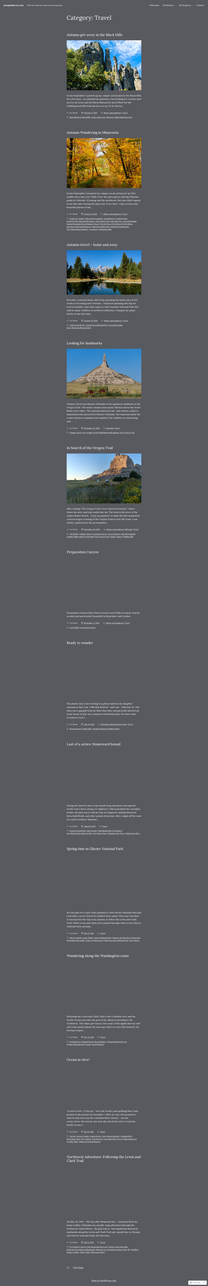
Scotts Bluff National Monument (106, 433)
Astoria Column (82, 1136)
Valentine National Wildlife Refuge (106, 729)
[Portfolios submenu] (174, 5)
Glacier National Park (102, 938)
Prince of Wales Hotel (94, 940)
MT (128, 1250)
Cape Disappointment (110, 1136)
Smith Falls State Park (123, 117)
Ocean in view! (78, 1060)
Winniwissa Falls (104, 229)
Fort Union (97, 833)
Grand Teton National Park (97, 325)
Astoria (72, 1136)
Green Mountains (115, 325)
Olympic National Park (76, 1044)
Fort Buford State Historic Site (79, 833)
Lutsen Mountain (129, 221)
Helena (111, 1247)
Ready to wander (80, 643)
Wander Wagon (116, 537)
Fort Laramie (87, 433)
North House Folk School (111, 224)
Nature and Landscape (112, 113)
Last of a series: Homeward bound (93, 744)
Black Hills (86, 117)
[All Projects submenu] (191, 5)
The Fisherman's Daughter (77, 229)
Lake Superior (116, 221)
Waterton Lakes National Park (116, 940)
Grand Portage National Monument (81, 221)
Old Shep (134, 1250)
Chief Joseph (91, 831)
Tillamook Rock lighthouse (90, 1142)
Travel (124, 113)
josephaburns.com (13, 5)
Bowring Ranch (76, 729)
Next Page (78, 1267)
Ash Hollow (74, 534)
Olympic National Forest (117, 1042)
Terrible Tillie (72, 1142)
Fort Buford (117, 831)
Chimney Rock (75, 433)
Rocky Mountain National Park (79, 328)
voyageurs (93, 229)
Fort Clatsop (86, 1139)
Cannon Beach (95, 1136)
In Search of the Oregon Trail (90, 448)
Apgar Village (87, 938)
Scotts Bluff (89, 537)
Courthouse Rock (99, 534)
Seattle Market (98, 1044)
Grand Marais (109, 219)
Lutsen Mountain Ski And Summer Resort (83, 224)
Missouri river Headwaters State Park (111, 1250)
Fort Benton (75, 1247)
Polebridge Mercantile (76, 940)
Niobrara (110, 117)
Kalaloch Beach (88, 1042)
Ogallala (70, 537)
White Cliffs (85, 1252)
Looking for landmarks (84, 343)
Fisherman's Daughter (94, 219)
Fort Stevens (97, 1139)
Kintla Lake (135, 938)
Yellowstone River (132, 833)
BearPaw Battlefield (77, 831)
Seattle (88, 1044)
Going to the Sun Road (121, 938)
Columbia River (126, 1136)
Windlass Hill (128, 537)
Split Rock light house (101, 227)
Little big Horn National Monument (81, 1250)
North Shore (127, 224)
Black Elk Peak (75, 117)
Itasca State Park (103, 221)
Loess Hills (74, 628)
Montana (111, 833)
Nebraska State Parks (118, 724)
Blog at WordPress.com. (104, 1280)
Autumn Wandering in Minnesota (93, 133)
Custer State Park (98, 117)
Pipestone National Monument (79, 227)
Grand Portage (121, 219)
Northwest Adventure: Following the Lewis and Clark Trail (104, 1159)
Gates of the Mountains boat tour (94, 1247)
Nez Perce (120, 833)
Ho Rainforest (75, 1042)
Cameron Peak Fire (77, 325)
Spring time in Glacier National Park (95, 849)
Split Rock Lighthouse (120, 227)
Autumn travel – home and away (92, 245)
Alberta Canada (76, 938)
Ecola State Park (73, 1139)
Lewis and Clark (109, 1139)
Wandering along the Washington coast (98, 956)
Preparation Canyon (83, 552)
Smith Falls (87, 729)
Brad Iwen (74, 219)
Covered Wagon (113, 534)
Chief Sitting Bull (104, 831)
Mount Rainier (100, 1042)
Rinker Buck (79, 537)
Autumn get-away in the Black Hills (94, 35)
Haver (105, 833)
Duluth (81, 219)
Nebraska (110, 428)
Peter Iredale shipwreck (127, 1139)
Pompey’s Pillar (73, 1252)
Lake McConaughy (128, 534)
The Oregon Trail (127, 433)
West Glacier (134, 940)
